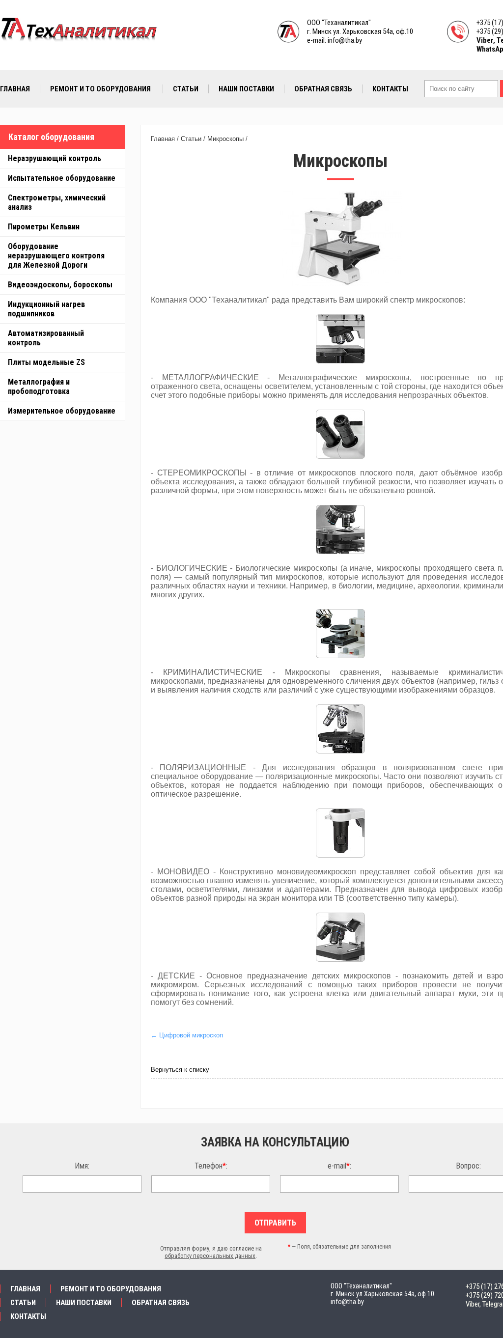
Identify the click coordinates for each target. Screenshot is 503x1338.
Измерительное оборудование (61, 411)
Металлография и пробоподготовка (39, 386)
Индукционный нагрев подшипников (46, 309)
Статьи (185, 88)
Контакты (390, 88)
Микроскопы (225, 138)
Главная (15, 88)
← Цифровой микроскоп (187, 1035)
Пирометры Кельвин (44, 226)
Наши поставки (246, 88)
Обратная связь (323, 88)
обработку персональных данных (210, 1255)
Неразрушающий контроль (54, 158)
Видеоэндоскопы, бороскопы (60, 284)
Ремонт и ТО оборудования (100, 88)
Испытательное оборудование (61, 178)
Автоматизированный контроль (46, 338)
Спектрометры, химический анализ (57, 202)
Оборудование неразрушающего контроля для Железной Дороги (56, 256)
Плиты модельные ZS (46, 362)
